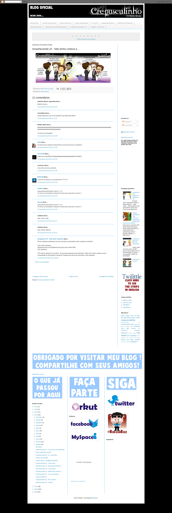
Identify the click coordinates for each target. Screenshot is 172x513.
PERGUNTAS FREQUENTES (56, 27)
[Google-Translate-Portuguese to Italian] (84, 37)
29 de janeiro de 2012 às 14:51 (47, 232)
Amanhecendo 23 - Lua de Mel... (46, 469)
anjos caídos (136, 318)
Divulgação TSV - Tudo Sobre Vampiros (50, 239)
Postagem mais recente (40, 276)
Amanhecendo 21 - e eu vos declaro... (48, 474)
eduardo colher (128, 326)
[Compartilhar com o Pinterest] (70, 89)
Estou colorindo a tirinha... (44, 452)
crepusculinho (128, 320)
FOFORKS (126, 305)
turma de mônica (125, 341)
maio (37, 433)
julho (37, 428)
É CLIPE (95, 23)
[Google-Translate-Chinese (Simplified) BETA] (73, 37)
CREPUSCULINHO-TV (78, 27)
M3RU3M (40, 177)
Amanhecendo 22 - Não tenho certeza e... (49, 471)
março (38, 439)
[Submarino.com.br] (128, 132)
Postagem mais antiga (106, 276)
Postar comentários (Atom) (46, 280)
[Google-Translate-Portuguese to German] (80, 37)
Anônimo (40, 188)
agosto (38, 425)
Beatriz (39, 202)
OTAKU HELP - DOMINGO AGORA (47, 460)
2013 (36, 412)
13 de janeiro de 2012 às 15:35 (47, 147)
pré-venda (137, 337)
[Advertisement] (73, 269)
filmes (122, 328)
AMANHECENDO (107, 23)
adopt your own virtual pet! (78, 481)
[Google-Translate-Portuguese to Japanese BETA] (88, 37)
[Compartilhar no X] (66, 89)
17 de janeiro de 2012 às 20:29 (47, 196)
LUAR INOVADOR (81, 23)
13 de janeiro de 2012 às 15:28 (47, 136)
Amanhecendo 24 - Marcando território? (48, 466)
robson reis (125, 340)
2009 (36, 492)
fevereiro (39, 442)
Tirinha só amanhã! (42, 458)
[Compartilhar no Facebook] (68, 89)
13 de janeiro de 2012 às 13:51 (47, 118)
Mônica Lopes (127, 300)
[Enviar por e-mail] (61, 89)
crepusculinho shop (127, 324)
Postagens (127, 122)
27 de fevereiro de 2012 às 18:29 (48, 258)
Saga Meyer (127, 307)
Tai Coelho (40, 154)
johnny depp (132, 333)
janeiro (38, 444)
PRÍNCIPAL (34, 23)
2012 (36, 415)
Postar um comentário (42, 262)
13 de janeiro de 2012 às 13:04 (47, 107)
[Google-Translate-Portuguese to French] (77, 37)
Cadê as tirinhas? (41, 477)
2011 (36, 486)
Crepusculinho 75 (135, 260)
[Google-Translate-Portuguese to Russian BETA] (95, 37)
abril (37, 436)
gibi (128, 328)
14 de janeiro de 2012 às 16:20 (47, 159)
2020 (36, 407)
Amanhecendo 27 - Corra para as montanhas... (51, 449)
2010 (36, 489)
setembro (39, 423)
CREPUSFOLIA (65, 23)
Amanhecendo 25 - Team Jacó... (46, 463)
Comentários (128, 125)
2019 (36, 409)
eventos (137, 326)
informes (124, 333)
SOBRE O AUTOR (97, 27)
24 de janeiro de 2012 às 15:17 (47, 221)
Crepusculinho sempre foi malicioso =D (135, 196)
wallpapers (133, 342)
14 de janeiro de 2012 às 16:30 (47, 171)
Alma (39, 142)
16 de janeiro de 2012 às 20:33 (47, 182)
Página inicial (73, 276)
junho (38, 431)
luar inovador (131, 335)
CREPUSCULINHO (49, 23)
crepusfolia (137, 324)
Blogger (95, 498)
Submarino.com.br (127, 137)
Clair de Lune (127, 302)
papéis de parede (127, 337)
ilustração (137, 330)
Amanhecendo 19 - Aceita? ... (45, 482)
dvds (122, 326)
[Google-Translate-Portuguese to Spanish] (99, 37)
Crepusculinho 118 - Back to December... (136, 242)
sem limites (135, 340)
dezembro (39, 417)
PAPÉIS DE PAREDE (125, 23)
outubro (38, 420)
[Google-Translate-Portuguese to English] (91, 37)
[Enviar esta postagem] (57, 88)
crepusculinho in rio (130, 322)
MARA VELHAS (36, 27)
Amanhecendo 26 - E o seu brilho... (47, 455)
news (138, 335)
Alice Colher (125, 316)
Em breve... (39, 447)
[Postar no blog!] (63, 89)
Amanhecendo (45, 91)
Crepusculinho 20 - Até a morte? (46, 479)
